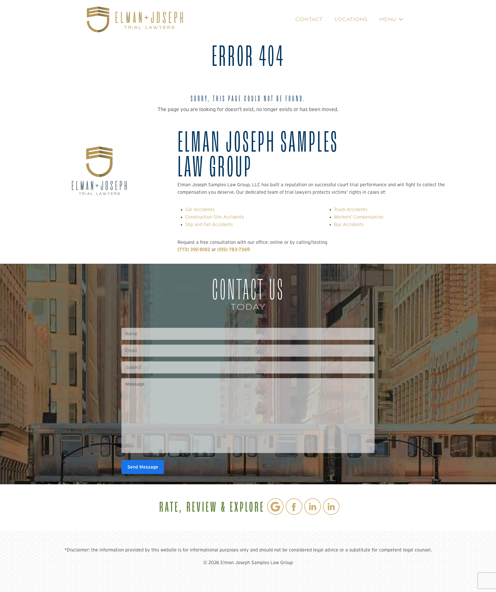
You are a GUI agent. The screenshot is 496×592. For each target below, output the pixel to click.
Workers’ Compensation (358, 217)
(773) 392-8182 (193, 249)
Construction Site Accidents (214, 217)
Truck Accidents (350, 209)
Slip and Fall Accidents (209, 224)
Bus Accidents (348, 224)
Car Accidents (199, 209)
